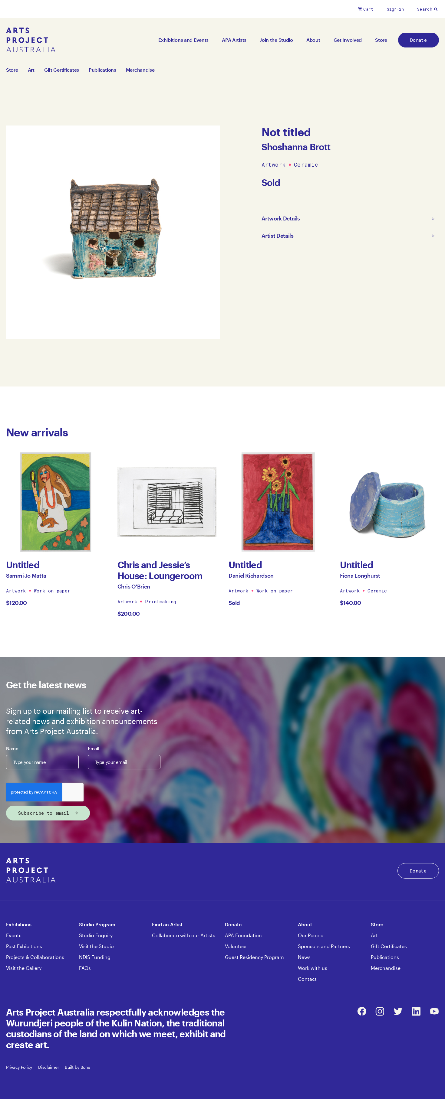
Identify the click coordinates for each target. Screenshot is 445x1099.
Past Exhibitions (24, 946)
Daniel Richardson (251, 575)
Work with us (312, 968)
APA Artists (234, 40)
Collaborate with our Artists (183, 935)
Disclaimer (48, 1067)
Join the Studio (276, 40)
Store (381, 40)
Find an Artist (167, 924)
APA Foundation (243, 935)
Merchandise (140, 70)
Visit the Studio (96, 946)
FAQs (85, 968)
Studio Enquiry (96, 935)
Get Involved (348, 40)
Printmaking (160, 601)
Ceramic (306, 164)
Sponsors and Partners (324, 946)
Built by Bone (77, 1067)
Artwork (274, 164)
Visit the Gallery (23, 968)
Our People (310, 935)
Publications (102, 70)
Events (13, 935)
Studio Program (97, 924)
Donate (418, 40)
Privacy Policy (19, 1067)
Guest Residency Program (254, 957)
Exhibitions (18, 924)
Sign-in (395, 9)
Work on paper (52, 590)
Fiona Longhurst (360, 575)
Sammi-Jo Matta (26, 575)
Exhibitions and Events (183, 40)
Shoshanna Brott (296, 147)
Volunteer (236, 946)
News (304, 957)
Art (31, 70)
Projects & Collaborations (35, 957)
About (313, 40)
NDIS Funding (94, 957)
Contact (307, 979)
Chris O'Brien (133, 586)
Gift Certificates (61, 70)
